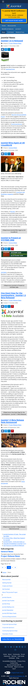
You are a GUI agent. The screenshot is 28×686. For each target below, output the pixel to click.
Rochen (12, 211)
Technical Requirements (9, 616)
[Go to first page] (2, 567)
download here (10, 69)
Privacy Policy (21, 661)
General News (13, 148)
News (3, 32)
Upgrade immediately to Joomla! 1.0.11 (14, 544)
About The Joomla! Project (10, 592)
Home (4, 26)
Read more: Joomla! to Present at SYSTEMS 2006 (14, 286)
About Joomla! (12, 26)
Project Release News (15, 43)
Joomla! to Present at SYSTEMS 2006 (11, 239)
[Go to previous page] (5, 567)
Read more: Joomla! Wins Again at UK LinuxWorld (14, 231)
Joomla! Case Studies (8, 600)
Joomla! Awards (6, 597)
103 (9, 567)
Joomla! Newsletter (7, 610)
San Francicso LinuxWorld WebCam (13, 545)
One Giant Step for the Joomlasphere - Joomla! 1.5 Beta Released (13, 295)
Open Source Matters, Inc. (17, 676)
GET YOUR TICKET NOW (14, 20)
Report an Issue (18, 667)
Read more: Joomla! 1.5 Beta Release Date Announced (14, 528)
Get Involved (6, 589)
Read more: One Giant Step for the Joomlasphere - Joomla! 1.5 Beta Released (14, 413)
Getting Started (6, 583)
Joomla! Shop (6, 604)
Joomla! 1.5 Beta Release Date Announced (12, 421)
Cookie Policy (14, 663)
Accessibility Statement (9, 661)
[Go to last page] (15, 567)
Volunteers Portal (7, 634)
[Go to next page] (12, 567)
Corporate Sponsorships (9, 624)
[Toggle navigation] (3, 1)
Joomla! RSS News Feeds (9, 613)
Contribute (10, 32)
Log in (14, 668)
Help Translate (9, 667)
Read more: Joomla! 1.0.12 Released (14, 137)
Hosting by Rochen (14, 685)
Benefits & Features (7, 29)
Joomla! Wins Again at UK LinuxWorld (13, 143)
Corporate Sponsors (8, 627)
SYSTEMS (3, 272)
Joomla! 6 (18, 29)
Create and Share (7, 586)
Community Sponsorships (10, 631)
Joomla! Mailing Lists (8, 607)
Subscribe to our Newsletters (12, 639)
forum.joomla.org (16, 124)
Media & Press (20, 32)
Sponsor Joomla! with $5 (14, 665)
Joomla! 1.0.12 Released (12, 40)
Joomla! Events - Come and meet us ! (14, 542)
